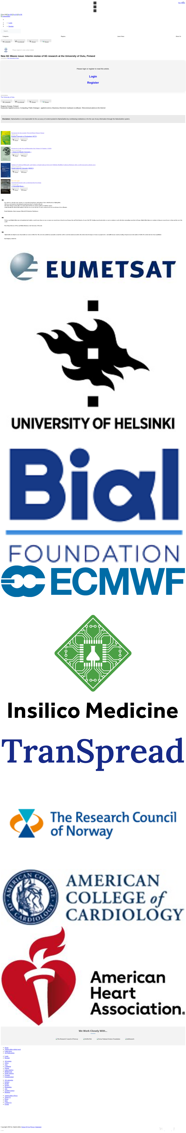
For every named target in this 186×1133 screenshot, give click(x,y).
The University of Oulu (13, 58)
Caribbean (8, 1066)
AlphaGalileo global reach (13, 1049)
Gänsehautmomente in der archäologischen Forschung (26, 182)
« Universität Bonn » (17, 186)
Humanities (8, 1087)
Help (6, 1101)
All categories (9, 1080)
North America (9, 1073)
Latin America (9, 1070)
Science (7, 1082)
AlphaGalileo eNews (11, 1095)
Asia (6, 1065)
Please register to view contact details (23, 50)
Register (11, 26)
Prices (6, 1099)
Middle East (8, 1071)
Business (7, 1092)
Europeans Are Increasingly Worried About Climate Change (27, 133)
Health (7, 1083)
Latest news (8, 1051)
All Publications (9, 1053)
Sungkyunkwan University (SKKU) (22, 168)
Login (10, 23)
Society (7, 1085)
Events (7, 1104)
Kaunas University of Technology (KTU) (24, 136)
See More (181, 3)
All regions (8, 1061)
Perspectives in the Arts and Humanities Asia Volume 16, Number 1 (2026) (31, 148)
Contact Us (8, 1102)
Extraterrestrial (9, 1077)
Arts (6, 1089)
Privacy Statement (35, 1127)
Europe (7, 1068)
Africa (7, 1063)
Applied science (9, 1090)
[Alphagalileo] (5, 16)
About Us (8, 1097)
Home (6, 1048)
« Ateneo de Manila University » (21, 152)
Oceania (7, 1075)
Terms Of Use (25, 1127)
